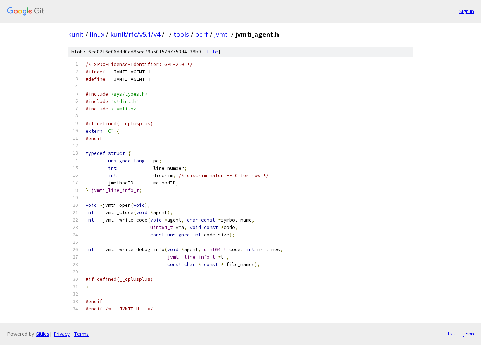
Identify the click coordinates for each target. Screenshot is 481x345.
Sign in (466, 11)
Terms (81, 334)
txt (451, 334)
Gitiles (42, 334)
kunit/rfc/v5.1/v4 (135, 34)
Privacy (62, 334)
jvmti (222, 34)
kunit (76, 34)
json (468, 334)
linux (97, 34)
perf (201, 34)
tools (181, 34)
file (212, 52)
